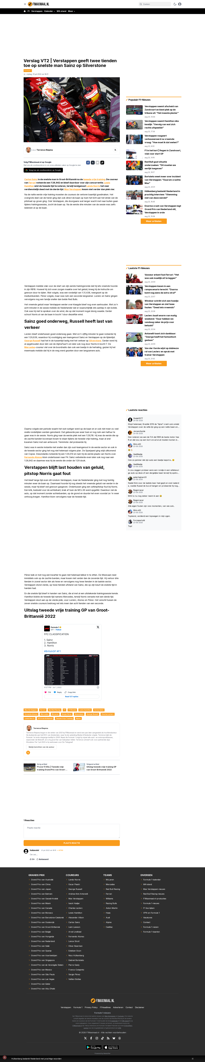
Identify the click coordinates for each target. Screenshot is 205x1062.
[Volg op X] (115, 149)
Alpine (78, 718)
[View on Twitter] (98, 628)
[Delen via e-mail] (97, 162)
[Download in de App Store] (111, 1047)
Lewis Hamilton (85, 710)
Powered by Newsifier (102, 1053)
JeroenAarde (139, 431)
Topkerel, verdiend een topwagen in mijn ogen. (149, 516)
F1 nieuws (72, 710)
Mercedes (29, 347)
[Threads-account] (119, 1038)
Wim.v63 (137, 444)
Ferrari (32, 182)
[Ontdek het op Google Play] (94, 1047)
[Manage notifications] (5, 1057)
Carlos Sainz (30, 179)
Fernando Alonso (33, 457)
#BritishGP (50, 651)
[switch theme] (175, 4)
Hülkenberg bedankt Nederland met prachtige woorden (36, 1058)
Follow (58, 630)
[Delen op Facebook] (88, 162)
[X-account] (85, 1038)
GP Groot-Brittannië (45, 718)
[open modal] (179, 4)
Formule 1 (27, 70)
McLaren (55, 714)
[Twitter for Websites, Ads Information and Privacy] (98, 687)
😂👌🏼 (130, 450)
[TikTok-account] (102, 1038)
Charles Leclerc (108, 714)
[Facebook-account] (91, 1038)
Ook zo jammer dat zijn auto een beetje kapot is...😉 (151, 460)
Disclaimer (139, 1007)
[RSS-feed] (108, 1038)
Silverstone (95, 340)
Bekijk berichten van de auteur (41, 747)
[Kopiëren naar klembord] (102, 162)
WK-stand (61, 11)
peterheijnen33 (140, 477)
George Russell (32, 340)
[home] (25, 11)
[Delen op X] (93, 162)
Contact (129, 1007)
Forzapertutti (139, 520)
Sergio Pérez (67, 714)
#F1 (59, 651)
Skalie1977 (138, 418)
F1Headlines (105, 1007)
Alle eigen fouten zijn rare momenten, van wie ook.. (151, 506)
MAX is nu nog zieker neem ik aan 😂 (145, 496)
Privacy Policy (91, 1007)
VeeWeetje (137, 454)
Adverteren (118, 1007)
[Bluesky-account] (113, 1038)
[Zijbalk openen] (25, 4)
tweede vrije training (94, 179)
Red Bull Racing (54, 710)
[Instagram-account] (96, 1038)
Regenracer (138, 490)
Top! (130, 526)
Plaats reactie (72, 843)
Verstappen (36, 11)
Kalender (48, 11)
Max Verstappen (73, 189)
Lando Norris (93, 186)
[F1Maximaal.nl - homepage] (38, 4)
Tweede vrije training (64, 718)
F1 (28, 11)
